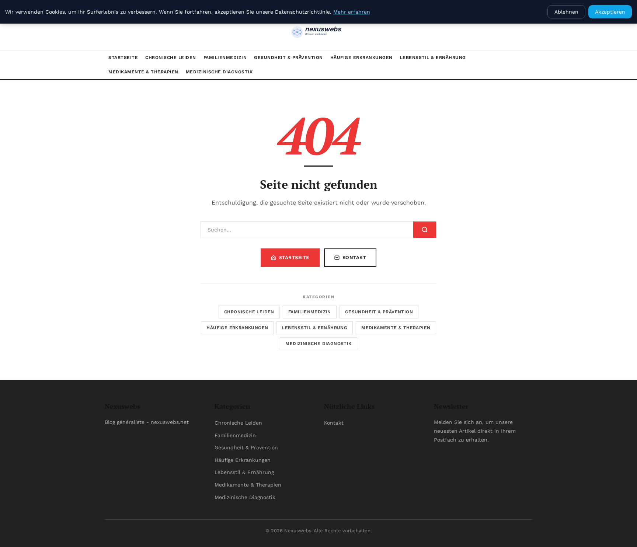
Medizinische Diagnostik (219, 71)
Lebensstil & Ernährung (433, 57)
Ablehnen (566, 12)
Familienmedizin (225, 57)
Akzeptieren (610, 12)
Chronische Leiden (170, 57)
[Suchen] (424, 230)
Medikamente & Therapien (143, 71)
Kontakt (354, 257)
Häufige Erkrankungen (361, 57)
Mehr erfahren (351, 12)
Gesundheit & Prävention (288, 57)
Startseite (123, 57)
